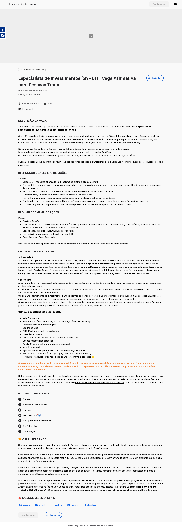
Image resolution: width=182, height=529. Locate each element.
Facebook (58, 505)
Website (26, 505)
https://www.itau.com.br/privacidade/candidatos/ (99, 382)
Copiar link (157, 78)
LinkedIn (42, 505)
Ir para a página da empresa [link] (22, 4)
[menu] (175, 4)
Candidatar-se (159, 4)
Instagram (75, 505)
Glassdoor (91, 505)
